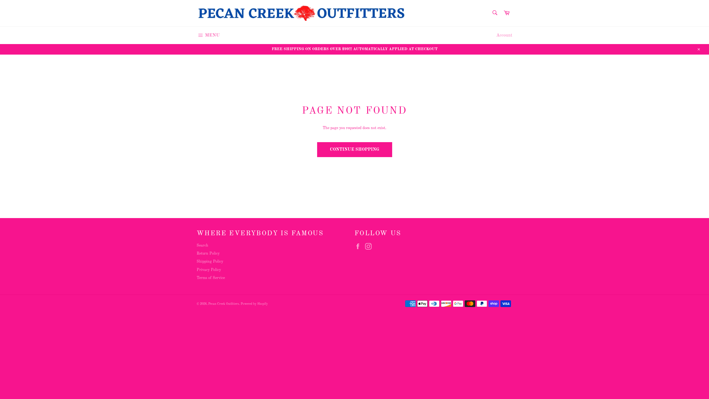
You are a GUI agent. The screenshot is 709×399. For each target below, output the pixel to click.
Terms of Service (211, 278)
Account (504, 35)
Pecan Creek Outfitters (223, 304)
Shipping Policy (210, 262)
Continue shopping (354, 149)
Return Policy (208, 253)
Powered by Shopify (254, 304)
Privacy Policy (209, 270)
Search (202, 245)
